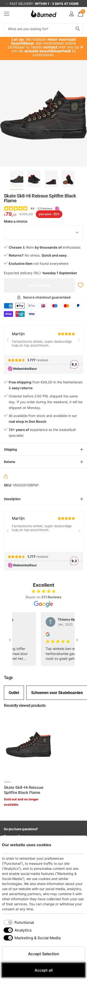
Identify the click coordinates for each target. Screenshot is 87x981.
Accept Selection (43, 953)
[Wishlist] (80, 285)
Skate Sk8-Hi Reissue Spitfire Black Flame (23, 790)
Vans (7, 781)
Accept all (44, 970)
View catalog (6, 13)
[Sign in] (71, 14)
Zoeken (77, 28)
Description (12, 499)
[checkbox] (19, 922)
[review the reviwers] (43, 634)
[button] (7, 477)
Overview (74, 845)
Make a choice (15, 221)
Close (81, 47)
